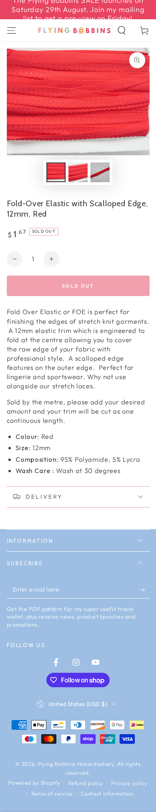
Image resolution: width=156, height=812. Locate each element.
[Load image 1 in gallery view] (56, 172)
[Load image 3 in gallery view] (100, 172)
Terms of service (52, 793)
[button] (121, 30)
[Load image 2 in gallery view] (78, 172)
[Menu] (11, 30)
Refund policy (86, 783)
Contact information (107, 793)
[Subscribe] (144, 589)
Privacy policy (129, 783)
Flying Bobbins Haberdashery (76, 764)
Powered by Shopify (34, 783)
